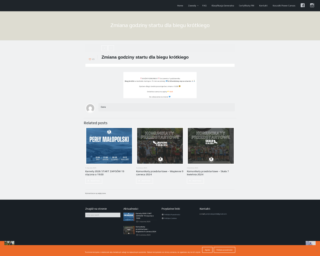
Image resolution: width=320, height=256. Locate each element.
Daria (103, 107)
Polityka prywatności (224, 250)
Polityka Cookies (170, 218)
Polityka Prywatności (172, 215)
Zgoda (207, 250)
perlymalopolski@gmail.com (216, 214)
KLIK (171, 92)
